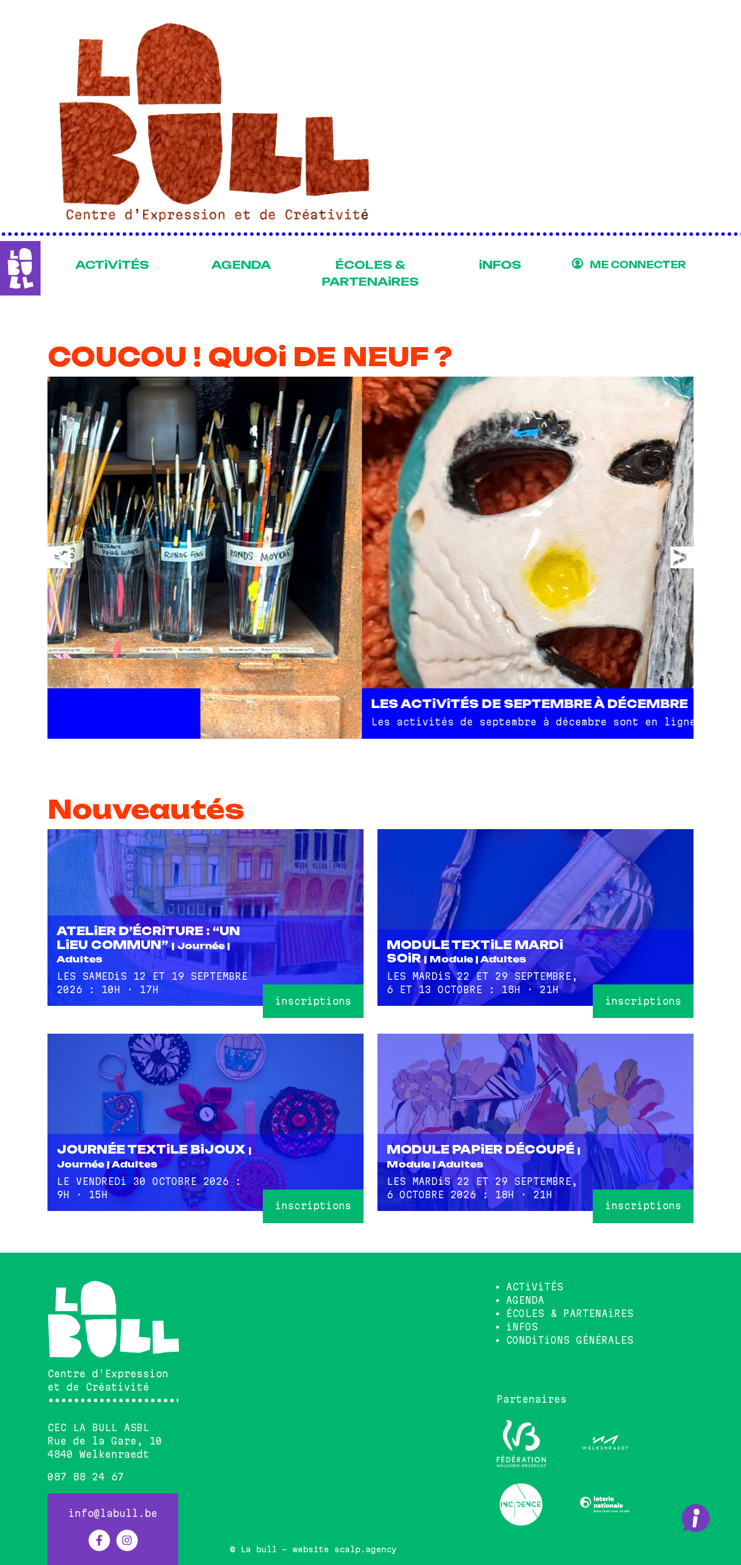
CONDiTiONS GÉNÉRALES (569, 1340)
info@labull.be (112, 1513)
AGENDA (241, 265)
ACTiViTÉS (112, 265)
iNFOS (500, 265)
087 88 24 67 (85, 1477)
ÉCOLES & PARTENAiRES (370, 273)
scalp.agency (365, 1549)
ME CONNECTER (638, 265)
